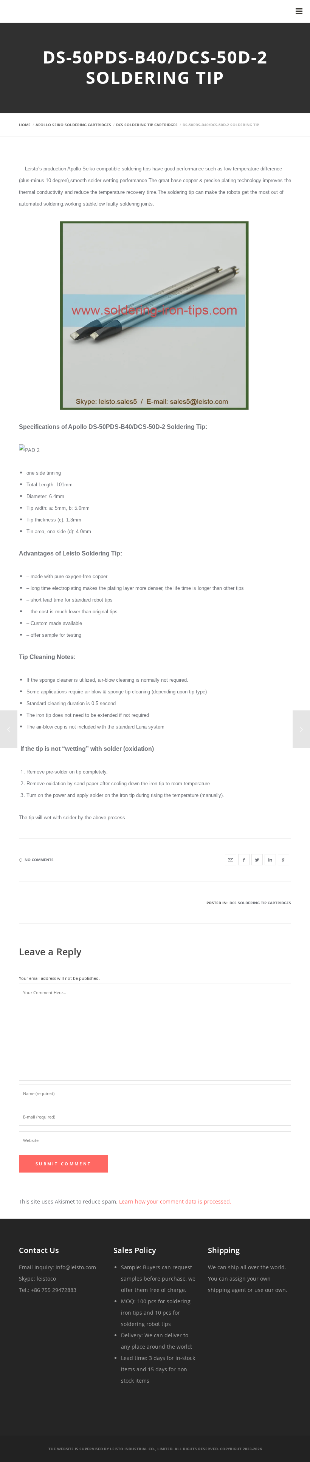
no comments (39, 859)
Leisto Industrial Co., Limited (141, 1448)
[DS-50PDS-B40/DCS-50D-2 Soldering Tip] (230, 859)
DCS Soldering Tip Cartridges (260, 902)
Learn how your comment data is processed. (175, 1201)
